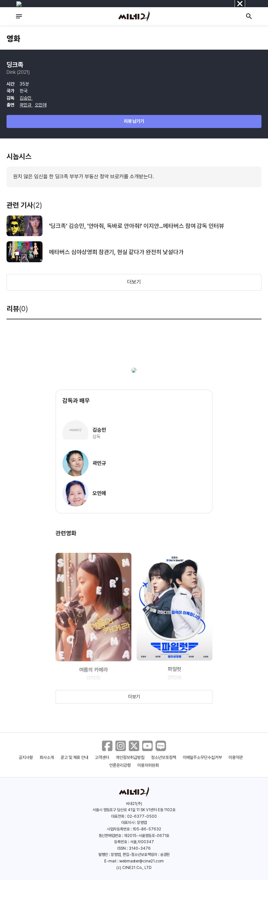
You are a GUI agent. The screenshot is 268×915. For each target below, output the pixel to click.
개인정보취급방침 (130, 757)
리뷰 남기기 (134, 121)
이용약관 (235, 757)
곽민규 (26, 104)
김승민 (26, 98)
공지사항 (26, 757)
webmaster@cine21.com (141, 861)
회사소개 (47, 757)
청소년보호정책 (163, 757)
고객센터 (102, 757)
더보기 (134, 282)
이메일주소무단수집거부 (202, 757)
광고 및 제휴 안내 (74, 757)
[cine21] (134, 16)
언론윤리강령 (120, 765)
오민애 (40, 104)
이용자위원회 (148, 765)
